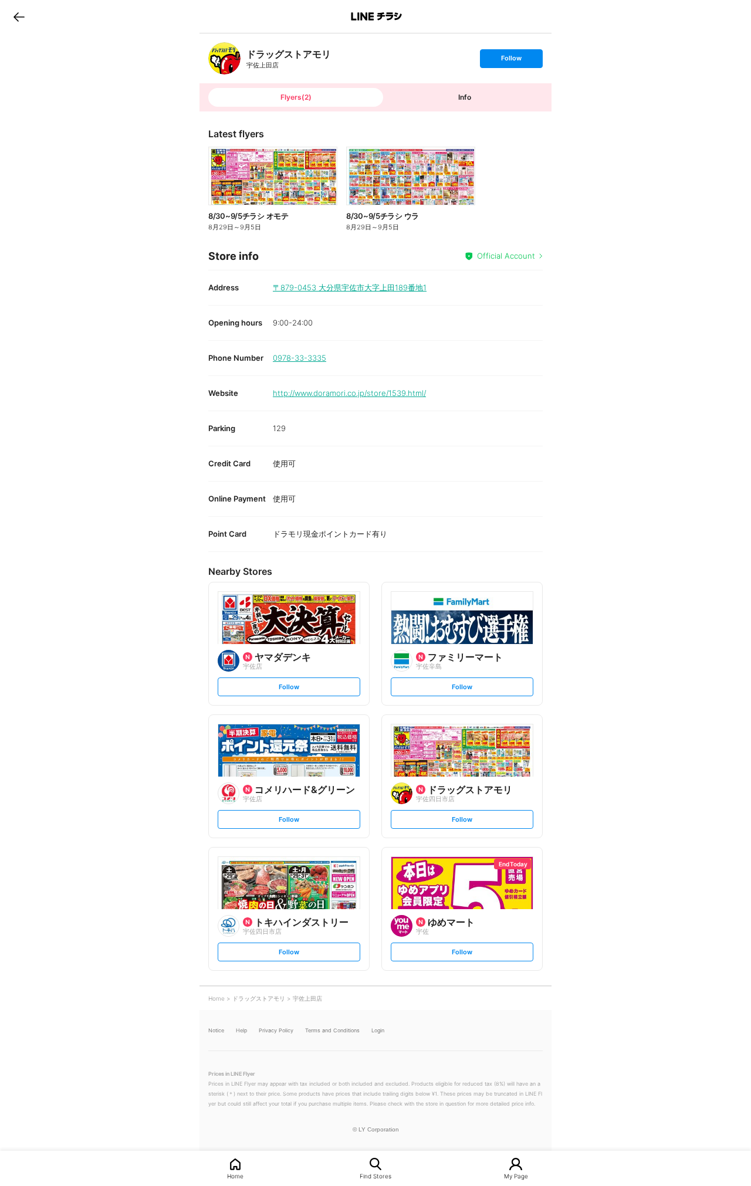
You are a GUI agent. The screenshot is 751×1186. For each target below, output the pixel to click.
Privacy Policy (276, 1030)
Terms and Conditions (332, 1030)
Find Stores (375, 1176)
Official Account (506, 255)
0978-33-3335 (299, 357)
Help (241, 1030)
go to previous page (19, 16)
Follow (511, 60)
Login (377, 1030)
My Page (516, 1176)
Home (235, 1176)
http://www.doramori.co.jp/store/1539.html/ (349, 393)
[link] (224, 58)
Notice (216, 1030)
